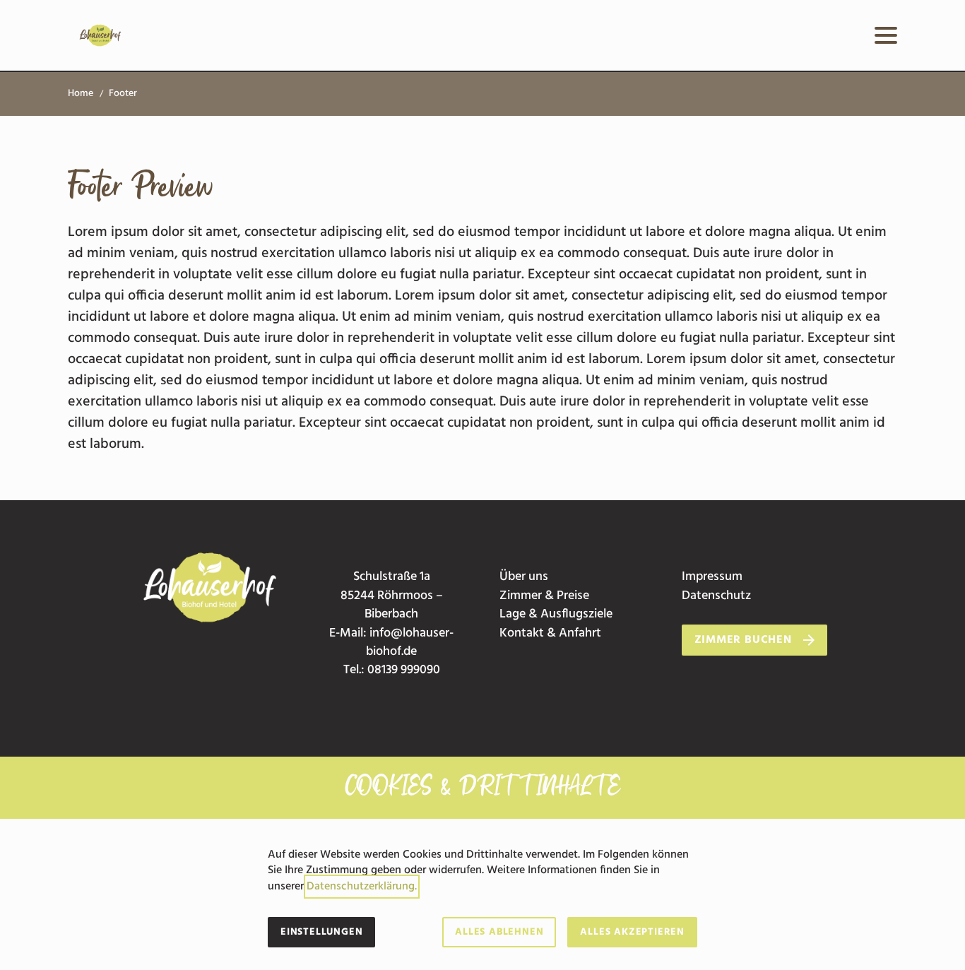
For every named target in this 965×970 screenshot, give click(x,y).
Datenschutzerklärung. (362, 886)
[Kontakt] (849, 35)
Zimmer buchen (743, 640)
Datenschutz (716, 596)
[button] (886, 35)
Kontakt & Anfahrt (550, 633)
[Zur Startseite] (100, 35)
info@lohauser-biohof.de (410, 642)
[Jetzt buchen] (820, 35)
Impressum (712, 577)
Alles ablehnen (499, 932)
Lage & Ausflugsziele (555, 614)
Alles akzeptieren (632, 932)
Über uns (523, 577)
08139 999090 (403, 670)
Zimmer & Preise (544, 596)
